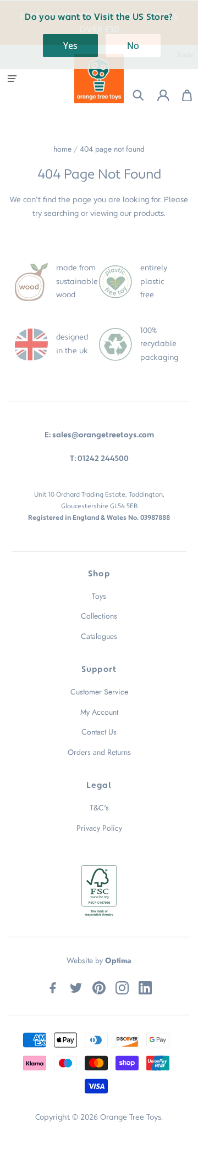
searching (61, 214)
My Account (99, 712)
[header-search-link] (131, 95)
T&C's (99, 807)
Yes (70, 46)
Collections (99, 615)
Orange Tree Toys (130, 1117)
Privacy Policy (99, 827)
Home (62, 148)
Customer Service (99, 691)
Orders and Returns (99, 752)
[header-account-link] (156, 95)
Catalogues (99, 636)
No (133, 46)
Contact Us (99, 731)
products (149, 214)
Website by (99, 960)
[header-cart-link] (181, 95)
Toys (99, 596)
